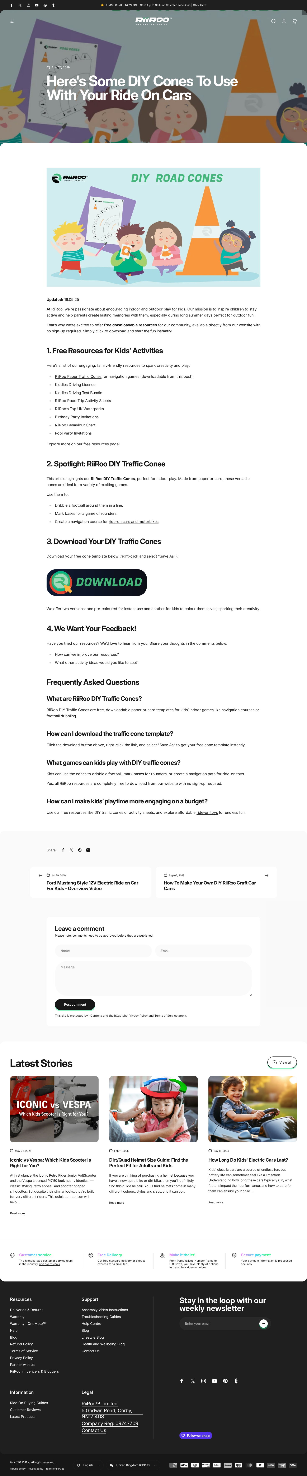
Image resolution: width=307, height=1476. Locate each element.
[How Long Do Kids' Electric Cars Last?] (252, 1109)
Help (14, 1330)
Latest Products (23, 1416)
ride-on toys (207, 812)
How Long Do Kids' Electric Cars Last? (248, 1160)
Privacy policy (35, 1468)
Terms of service (55, 1468)
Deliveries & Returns (26, 1310)
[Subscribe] (263, 1323)
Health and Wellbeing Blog (103, 1344)
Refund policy (17, 1468)
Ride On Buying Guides (29, 1403)
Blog (13, 1337)
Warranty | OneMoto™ (28, 1323)
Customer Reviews (25, 1410)
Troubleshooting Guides (101, 1317)
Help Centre (91, 1323)
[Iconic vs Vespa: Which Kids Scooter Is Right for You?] (54, 1109)
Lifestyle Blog (93, 1337)
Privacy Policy (138, 1015)
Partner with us (22, 1365)
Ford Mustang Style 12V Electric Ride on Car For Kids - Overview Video (92, 885)
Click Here (200, 5)
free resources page (101, 444)
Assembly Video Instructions (105, 1310)
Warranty (17, 1317)
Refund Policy (21, 1344)
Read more (17, 1213)
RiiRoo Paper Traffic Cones (78, 376)
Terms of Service (166, 1015)
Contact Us (91, 1351)
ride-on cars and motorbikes (134, 521)
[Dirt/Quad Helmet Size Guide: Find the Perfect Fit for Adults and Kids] (153, 1109)
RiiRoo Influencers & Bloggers (34, 1371)
